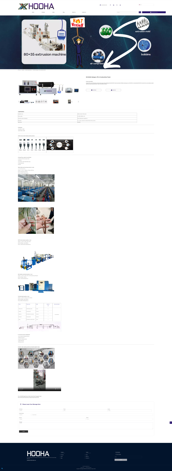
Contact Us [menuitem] (84, 12)
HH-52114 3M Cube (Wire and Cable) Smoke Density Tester (29, 397)
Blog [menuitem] (63, 12)
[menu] (59, 12)
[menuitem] (43, 12)
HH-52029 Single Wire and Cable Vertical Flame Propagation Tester (30, 396)
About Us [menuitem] (73, 12)
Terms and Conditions (88, 467)
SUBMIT (121, 459)
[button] (43, 12)
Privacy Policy (82, 467)
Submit (23, 431)
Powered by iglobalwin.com (86, 466)
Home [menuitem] (33, 12)
